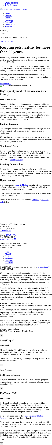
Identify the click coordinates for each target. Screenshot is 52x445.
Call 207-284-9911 (7, 41)
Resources (9, 20)
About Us (8, 16)
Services (8, 18)
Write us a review (7, 239)
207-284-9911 (12, 3)
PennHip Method (21, 185)
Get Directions (12, 5)
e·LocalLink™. (44, 267)
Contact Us (9, 22)
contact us (35, 200)
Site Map (8, 26)
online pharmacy (16, 160)
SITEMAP (9, 263)
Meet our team (5, 84)
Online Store (10, 24)
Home (7, 13)
